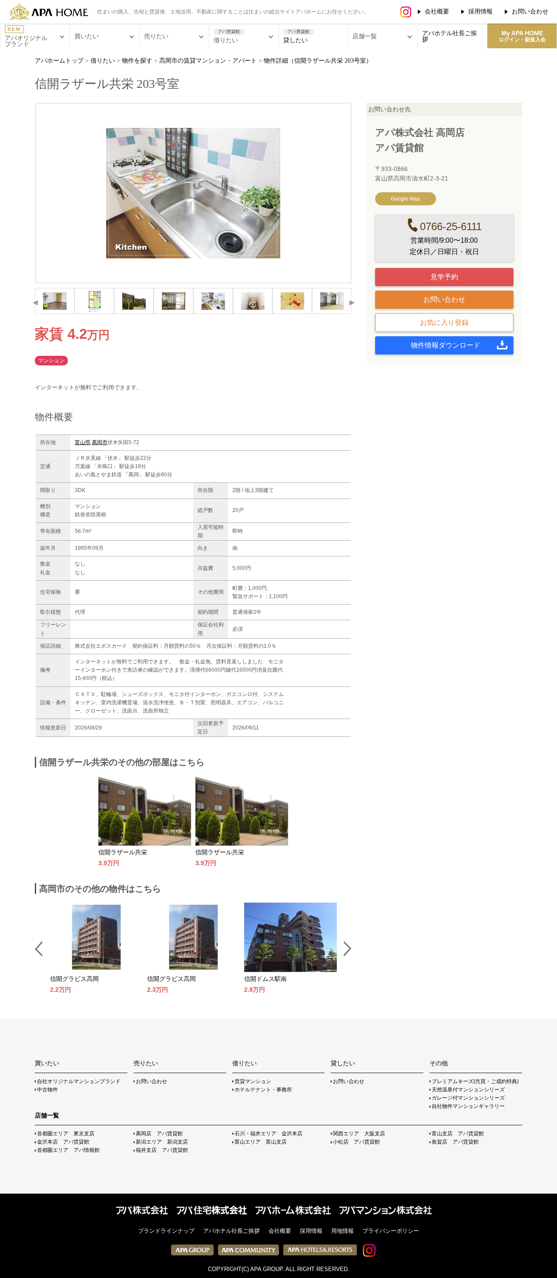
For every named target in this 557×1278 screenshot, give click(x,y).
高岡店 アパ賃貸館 (159, 1134)
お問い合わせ (530, 11)
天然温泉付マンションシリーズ (468, 1090)
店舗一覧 (47, 1115)
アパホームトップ (59, 60)
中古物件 (47, 1090)
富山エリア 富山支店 (261, 1142)
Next (351, 302)
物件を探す (137, 60)
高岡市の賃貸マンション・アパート (208, 60)
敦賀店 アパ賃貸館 (455, 1142)
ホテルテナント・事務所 (263, 1090)
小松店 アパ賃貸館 (356, 1142)
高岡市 (99, 442)
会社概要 (437, 11)
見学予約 (444, 277)
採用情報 (480, 11)
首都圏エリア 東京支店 (65, 1134)
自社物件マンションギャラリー (468, 1106)
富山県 (83, 442)
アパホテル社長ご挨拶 (449, 36)
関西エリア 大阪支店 (359, 1134)
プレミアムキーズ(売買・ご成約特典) (475, 1081)
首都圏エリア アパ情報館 (68, 1150)
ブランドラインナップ (166, 1231)
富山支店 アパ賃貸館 (458, 1134)
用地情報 (342, 1231)
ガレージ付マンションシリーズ (468, 1098)
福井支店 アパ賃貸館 (162, 1150)
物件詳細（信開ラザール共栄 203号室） (318, 60)
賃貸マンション (253, 1081)
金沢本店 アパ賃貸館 (63, 1142)
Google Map (405, 199)
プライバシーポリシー (390, 1231)
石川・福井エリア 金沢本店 (268, 1134)
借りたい (103, 60)
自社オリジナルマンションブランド (79, 1081)
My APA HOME (522, 36)
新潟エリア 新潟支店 (162, 1142)
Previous (34, 302)
